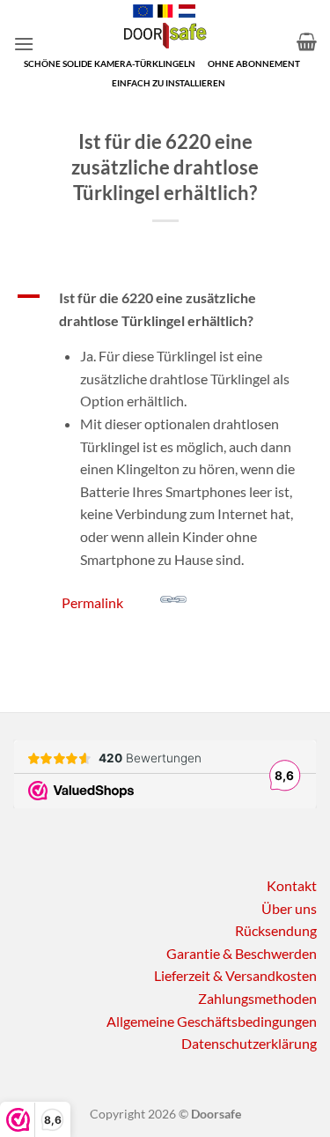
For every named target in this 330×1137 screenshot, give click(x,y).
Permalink (92, 602)
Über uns (289, 908)
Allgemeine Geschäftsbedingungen (211, 1021)
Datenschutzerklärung (249, 1043)
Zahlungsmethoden (257, 998)
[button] (23, 43)
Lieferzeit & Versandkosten (235, 975)
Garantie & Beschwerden (241, 953)
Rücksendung (276, 930)
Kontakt (292, 885)
